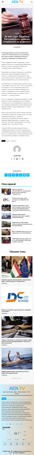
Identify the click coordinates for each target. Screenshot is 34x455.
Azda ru (17, 156)
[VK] (27, 175)
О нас (29, 391)
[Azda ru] (17, 149)
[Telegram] (24, 175)
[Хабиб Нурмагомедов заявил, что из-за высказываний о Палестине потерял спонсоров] (6, 240)
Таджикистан (13, 140)
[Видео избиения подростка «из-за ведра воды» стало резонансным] (6, 232)
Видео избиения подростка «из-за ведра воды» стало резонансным (21, 232)
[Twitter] (9, 175)
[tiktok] (19, 158)
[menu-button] (3, 2)
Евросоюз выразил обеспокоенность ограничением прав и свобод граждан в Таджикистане (21, 192)
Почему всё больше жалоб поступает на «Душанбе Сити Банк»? (20, 199)
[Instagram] (6, 424)
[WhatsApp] (13, 175)
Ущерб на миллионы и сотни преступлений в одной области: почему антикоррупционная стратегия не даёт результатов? (21, 208)
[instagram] (14, 158)
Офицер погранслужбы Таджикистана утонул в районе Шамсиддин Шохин (21, 216)
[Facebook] (6, 175)
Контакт (17, 393)
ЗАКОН (17, 33)
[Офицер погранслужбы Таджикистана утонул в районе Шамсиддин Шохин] (6, 216)
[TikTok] (13, 424)
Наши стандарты (22, 391)
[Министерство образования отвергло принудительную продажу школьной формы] (6, 224)
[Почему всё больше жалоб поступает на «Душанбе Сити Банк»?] (6, 200)
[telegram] (17, 158)
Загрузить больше (16, 378)
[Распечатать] (20, 175)
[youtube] (22, 158)
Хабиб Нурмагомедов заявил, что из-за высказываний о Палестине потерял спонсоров (21, 240)
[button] (32, 2)
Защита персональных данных (10, 391)
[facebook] (11, 158)
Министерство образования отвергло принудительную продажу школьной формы (22, 224)
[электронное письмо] (17, 175)
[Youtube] (20, 424)
